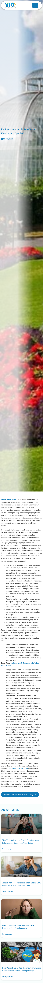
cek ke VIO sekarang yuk (18, 768)
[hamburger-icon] (35, 5)
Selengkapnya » (7, 849)
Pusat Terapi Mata (8, 500)
